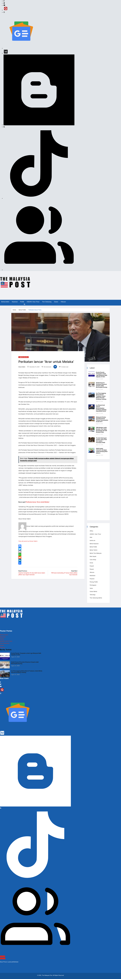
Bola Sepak (93, 556)
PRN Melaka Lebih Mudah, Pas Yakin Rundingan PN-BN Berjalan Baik (101, 430)
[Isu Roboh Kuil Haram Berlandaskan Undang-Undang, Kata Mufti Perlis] (91, 406)
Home (14, 310)
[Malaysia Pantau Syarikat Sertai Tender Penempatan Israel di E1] (91, 418)
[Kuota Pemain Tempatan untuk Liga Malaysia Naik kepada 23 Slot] (91, 374)
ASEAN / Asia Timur (33, 302)
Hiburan (63, 302)
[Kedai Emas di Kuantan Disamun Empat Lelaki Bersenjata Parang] (91, 384)
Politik (22, 302)
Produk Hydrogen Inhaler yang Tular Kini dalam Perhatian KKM (101, 440)
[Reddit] (47, 557)
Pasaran (92, 578)
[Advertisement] (32, 295)
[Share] (47, 563)
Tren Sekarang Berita (96, 598)
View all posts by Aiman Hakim (27, 541)
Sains (91, 588)
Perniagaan (93, 585)
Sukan (56, 302)
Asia (91, 537)
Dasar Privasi (3, 962)
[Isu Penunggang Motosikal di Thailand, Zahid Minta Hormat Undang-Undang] (91, 394)
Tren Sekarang (46, 302)
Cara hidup (93, 559)
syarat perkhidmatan (13, 962)
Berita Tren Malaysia (95, 553)
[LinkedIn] (47, 560)
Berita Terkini (93, 550)
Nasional (15, 302)
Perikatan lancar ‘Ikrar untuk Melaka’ (37, 502)
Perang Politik (94, 582)
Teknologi (92, 594)
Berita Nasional (94, 543)
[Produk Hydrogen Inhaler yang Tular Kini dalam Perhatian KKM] (91, 439)
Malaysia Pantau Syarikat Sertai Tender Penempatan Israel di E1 (102, 419)
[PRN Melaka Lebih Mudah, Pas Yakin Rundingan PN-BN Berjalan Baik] (91, 429)
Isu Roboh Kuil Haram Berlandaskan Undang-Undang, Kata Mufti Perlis (101, 408)
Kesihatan (92, 575)
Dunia (91, 562)
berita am (92, 540)
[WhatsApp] (47, 554)
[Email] (47, 551)
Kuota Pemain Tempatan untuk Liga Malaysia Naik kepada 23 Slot (101, 374)
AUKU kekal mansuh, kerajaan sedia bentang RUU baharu (101, 451)
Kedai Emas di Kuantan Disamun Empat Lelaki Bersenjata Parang (101, 385)
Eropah (92, 566)
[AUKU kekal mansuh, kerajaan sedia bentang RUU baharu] (91, 450)
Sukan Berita (93, 591)
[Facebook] (47, 546)
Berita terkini (5, 302)
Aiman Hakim (21, 367)
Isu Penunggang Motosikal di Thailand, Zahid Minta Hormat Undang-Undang (101, 396)
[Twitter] (47, 548)
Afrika (91, 531)
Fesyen (92, 569)
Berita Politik (22, 310)
